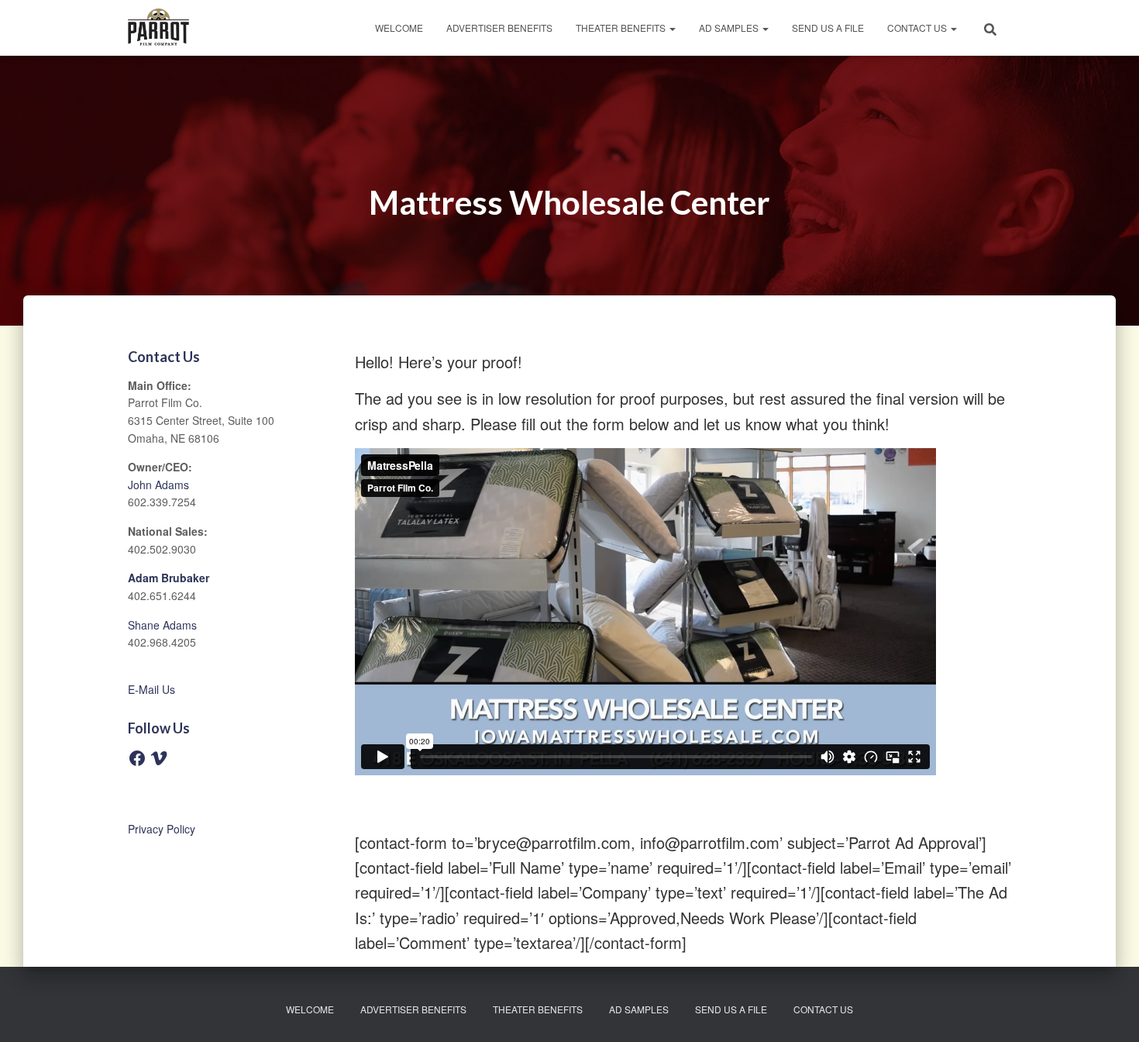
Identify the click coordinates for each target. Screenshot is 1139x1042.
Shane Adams (162, 625)
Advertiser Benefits (499, 27)
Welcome (399, 27)
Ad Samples (730, 27)
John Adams (158, 484)
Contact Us (918, 27)
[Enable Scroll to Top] (1108, 1011)
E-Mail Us (151, 689)
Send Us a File (828, 27)
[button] (672, 27)
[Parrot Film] (158, 28)
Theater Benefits (622, 27)
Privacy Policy (161, 829)
